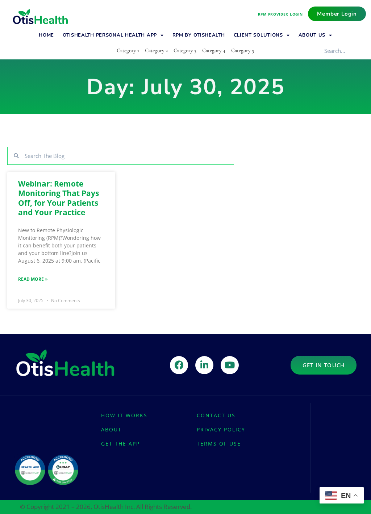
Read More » (32, 279)
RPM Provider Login (280, 14)
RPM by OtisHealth (198, 35)
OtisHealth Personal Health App (110, 35)
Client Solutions (258, 35)
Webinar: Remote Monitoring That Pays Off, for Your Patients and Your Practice (58, 198)
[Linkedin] (204, 365)
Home (46, 35)
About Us (312, 35)
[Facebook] (179, 365)
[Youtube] (230, 365)
